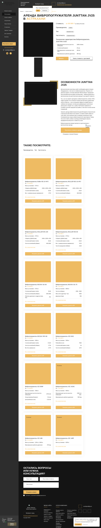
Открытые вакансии (48, 517)
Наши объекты (7, 23)
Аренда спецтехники (60, 521)
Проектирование (59, 519)
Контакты (6, 36)
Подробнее (85, 524)
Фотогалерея (7, 14)
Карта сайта (46, 519)
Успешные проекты (48, 512)
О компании (7, 27)
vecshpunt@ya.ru (10, 50)
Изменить (44, 10)
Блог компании (7, 33)
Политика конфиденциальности (30, 515)
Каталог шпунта (8, 10)
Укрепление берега (71, 513)
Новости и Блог (47, 514)
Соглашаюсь (78, 524)
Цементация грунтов (71, 514)
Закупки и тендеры (48, 516)
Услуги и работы (8, 17)
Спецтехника (7, 20)
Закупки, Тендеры (8, 30)
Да (38, 10)
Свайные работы (59, 514)
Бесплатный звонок (9, 47)
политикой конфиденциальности (38, 495)
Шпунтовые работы (60, 513)
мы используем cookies (81, 520)
